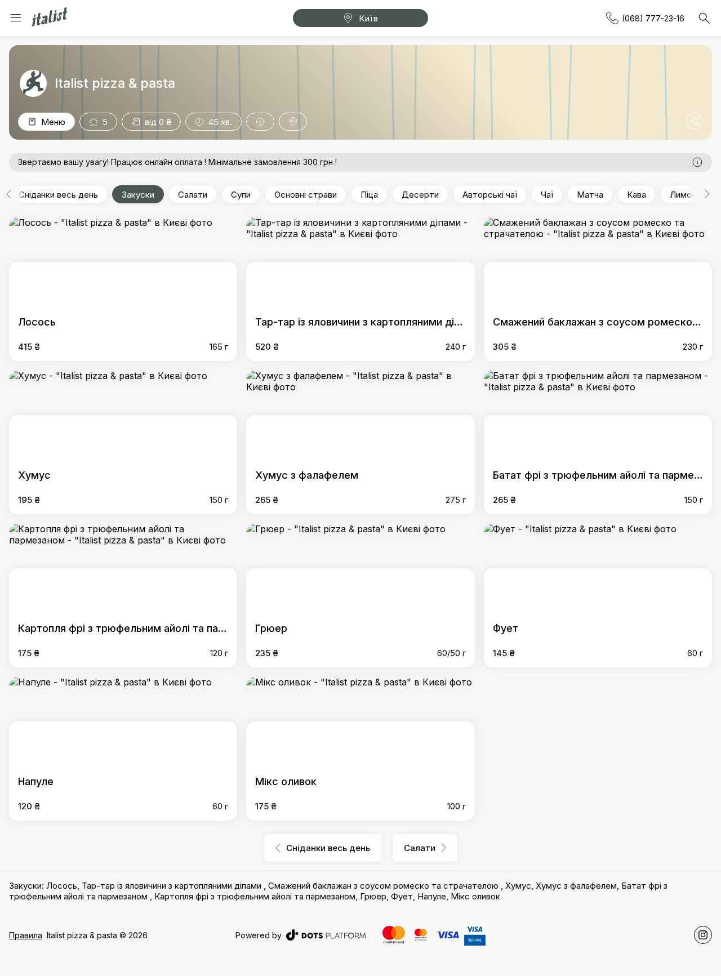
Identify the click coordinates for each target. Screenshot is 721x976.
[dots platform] (326, 935)
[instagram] (703, 935)
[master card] (393, 934)
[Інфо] (260, 122)
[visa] (448, 935)
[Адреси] (293, 122)
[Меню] (16, 18)
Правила (25, 935)
